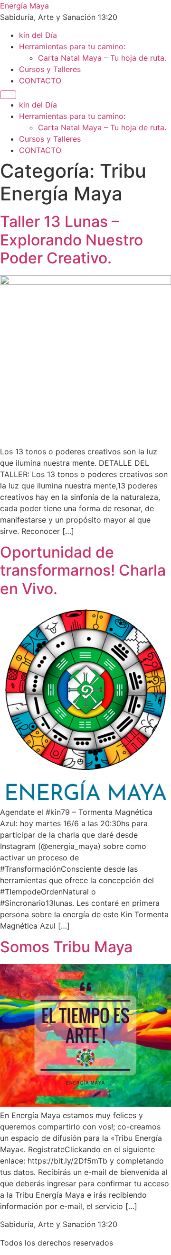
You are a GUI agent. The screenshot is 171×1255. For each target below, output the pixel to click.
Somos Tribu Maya (66, 947)
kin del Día (38, 35)
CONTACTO (40, 80)
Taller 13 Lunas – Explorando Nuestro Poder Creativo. (71, 239)
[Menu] (8, 94)
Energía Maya (24, 5)
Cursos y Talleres (50, 69)
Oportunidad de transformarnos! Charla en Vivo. (83, 570)
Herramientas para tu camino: (72, 46)
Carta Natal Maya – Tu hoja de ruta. (102, 58)
